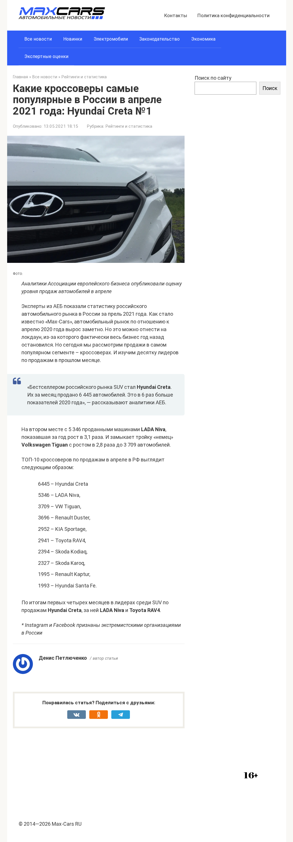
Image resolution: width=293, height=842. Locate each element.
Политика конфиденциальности (233, 15)
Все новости (38, 39)
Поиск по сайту (213, 78)
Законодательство (159, 39)
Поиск (269, 88)
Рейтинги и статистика (128, 126)
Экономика (203, 39)
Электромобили (111, 39)
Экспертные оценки (46, 56)
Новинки (72, 39)
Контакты (175, 15)
